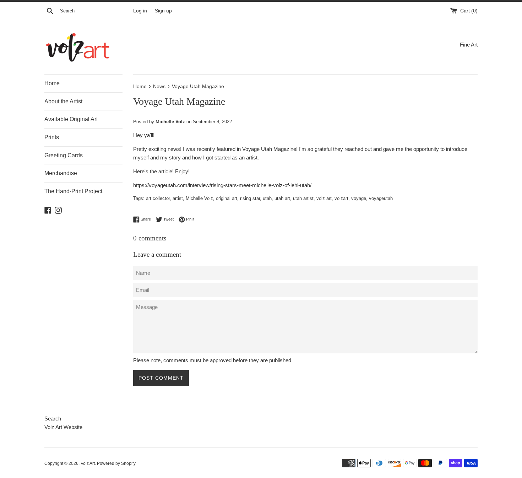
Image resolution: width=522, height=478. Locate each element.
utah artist (303, 198)
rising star (250, 198)
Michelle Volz (199, 198)
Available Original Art (71, 119)
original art (226, 198)
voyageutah (381, 198)
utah (267, 198)
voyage (358, 198)
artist (178, 198)
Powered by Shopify (116, 463)
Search (52, 418)
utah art (282, 198)
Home (52, 83)
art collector (158, 198)
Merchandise (60, 173)
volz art (324, 198)
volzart (341, 198)
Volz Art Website (63, 427)
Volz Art (88, 463)
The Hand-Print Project (73, 191)
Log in (140, 10)
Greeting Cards (63, 155)
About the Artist (63, 101)
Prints (51, 137)
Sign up (163, 10)
